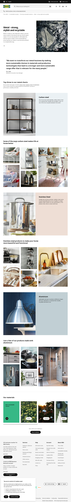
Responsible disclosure (63, 498)
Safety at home (61, 463)
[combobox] (31, 6)
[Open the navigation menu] (66, 6)
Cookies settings (14, 496)
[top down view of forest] (29, 412)
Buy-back (25, 464)
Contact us (37, 463)
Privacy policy (38, 498)
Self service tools (39, 445)
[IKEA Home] (6, 6)
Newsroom (60, 465)
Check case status (39, 455)
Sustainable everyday (62, 451)
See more (5, 454)
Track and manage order (39, 449)
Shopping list (49, 457)
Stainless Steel (29, 84)
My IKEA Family (50, 445)
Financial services (26, 456)
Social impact (61, 457)
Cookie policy (54, 498)
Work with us (61, 448)
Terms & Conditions (46, 498)
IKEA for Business (50, 452)
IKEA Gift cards (38, 460)
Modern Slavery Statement (47, 500)
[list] (35, 412)
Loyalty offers (50, 455)
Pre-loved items (26, 462)
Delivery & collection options (27, 446)
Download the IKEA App (51, 463)
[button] (11, 155)
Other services (26, 459)
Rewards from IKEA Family (51, 449)
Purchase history (50, 460)
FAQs (36, 465)
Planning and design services (27, 453)
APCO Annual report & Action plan (61, 500)
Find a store (25, 449)
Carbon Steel (22, 84)
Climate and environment (61, 454)
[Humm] (39, 487)
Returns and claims (39, 452)
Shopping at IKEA (39, 457)
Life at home (61, 460)
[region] (18, 489)
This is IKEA (60, 445)
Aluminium (36, 84)
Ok (6, 496)
